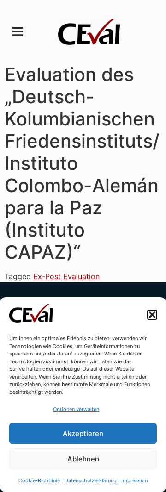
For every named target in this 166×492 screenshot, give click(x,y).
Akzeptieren (83, 433)
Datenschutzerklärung (91, 480)
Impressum (134, 480)
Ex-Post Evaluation (66, 276)
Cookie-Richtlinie (39, 480)
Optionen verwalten (76, 409)
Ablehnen (83, 459)
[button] (152, 314)
